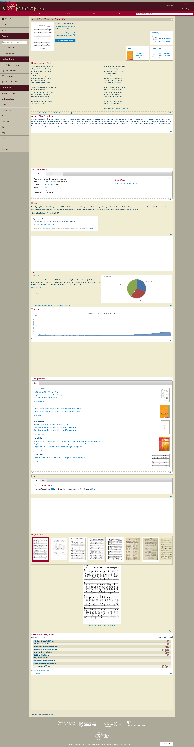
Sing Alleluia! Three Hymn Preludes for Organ (48, 395)
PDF (67, 33)
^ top (170, 113)
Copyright (77, 744)
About (71, 744)
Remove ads (169, 6)
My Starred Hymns (12, 65)
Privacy (83, 744)
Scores (36, 481)
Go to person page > (54, 126)
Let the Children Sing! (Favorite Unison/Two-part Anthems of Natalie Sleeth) (58, 408)
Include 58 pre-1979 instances (40, 670)
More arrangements (38, 473)
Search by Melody (8, 53)
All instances (36, 673)
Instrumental (156, 48)
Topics (4, 104)
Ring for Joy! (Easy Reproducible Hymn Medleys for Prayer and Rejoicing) (58, 447)
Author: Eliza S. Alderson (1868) (65, 26)
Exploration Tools (8, 99)
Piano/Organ (156, 33)
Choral (129, 48)
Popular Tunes (7, 116)
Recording (69, 35)
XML (93, 489)
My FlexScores (11, 71)
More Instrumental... (39, 434)
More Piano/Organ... (39, 401)
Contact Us (89, 744)
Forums (4, 138)
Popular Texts (6, 110)
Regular (68, 113)
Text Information (39, 174)
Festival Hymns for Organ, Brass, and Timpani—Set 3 (51, 424)
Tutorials (5, 144)
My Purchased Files (13, 82)
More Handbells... (38, 451)
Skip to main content (6, 1)
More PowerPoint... (39, 462)
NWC (78, 489)
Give (122, 744)
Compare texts (53, 113)
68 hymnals (66, 28)
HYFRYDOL (35, 275)
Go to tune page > (36, 287)
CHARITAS (35, 294)
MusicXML (72, 33)
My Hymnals (10, 76)
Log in (181, 9)
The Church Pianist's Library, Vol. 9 (45, 397)
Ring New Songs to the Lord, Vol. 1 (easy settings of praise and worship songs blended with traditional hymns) (69, 441)
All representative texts (39, 113)
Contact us (51, 715)
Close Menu (9, 19)
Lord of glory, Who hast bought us (46, 224)
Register (188, 9)
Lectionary (5, 121)
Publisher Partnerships (113, 744)
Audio (44, 481)
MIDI (63, 35)
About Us (5, 149)
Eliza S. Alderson (49, 184)
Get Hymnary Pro (90, 228)
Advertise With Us (99, 744)
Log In (4, 25)
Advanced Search (8, 48)
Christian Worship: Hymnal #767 (119, 108)
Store (95, 14)
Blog (3, 133)
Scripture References (55, 174)
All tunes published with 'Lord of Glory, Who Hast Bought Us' (51, 305)
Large (74, 113)
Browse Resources (8, 93)
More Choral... (38, 415)
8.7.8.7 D (47, 187)
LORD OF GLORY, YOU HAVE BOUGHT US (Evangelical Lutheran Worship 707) (60, 458)
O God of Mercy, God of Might (127, 183)
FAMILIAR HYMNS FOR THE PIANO (46, 392)
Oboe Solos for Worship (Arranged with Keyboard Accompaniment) (55, 427)
